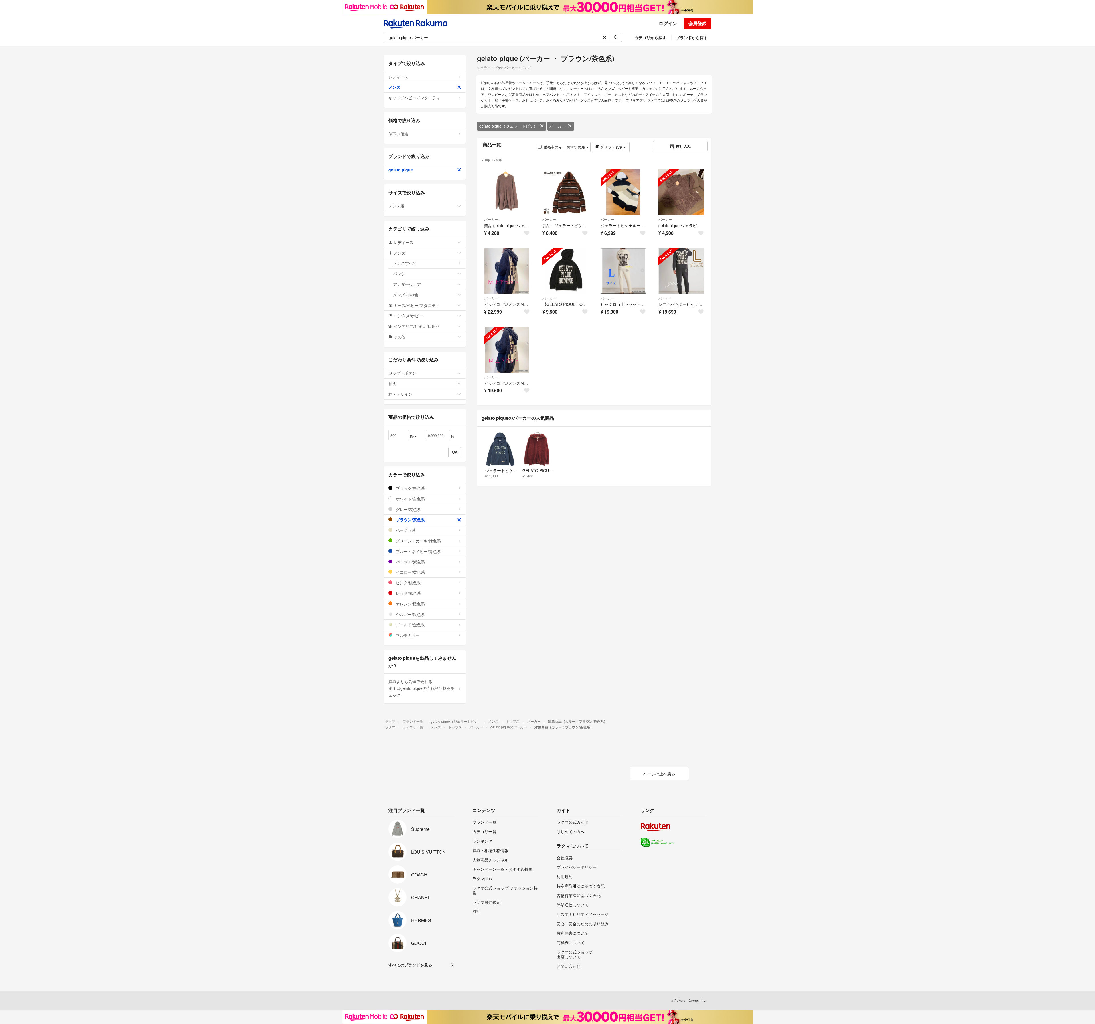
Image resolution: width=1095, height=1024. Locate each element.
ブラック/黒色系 (410, 488)
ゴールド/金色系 (410, 624)
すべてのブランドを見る (410, 965)
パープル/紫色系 (410, 562)
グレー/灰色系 (408, 509)
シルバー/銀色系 (410, 614)
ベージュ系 (405, 530)
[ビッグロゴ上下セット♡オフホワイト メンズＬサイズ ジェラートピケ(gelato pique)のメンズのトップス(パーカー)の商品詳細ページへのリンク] (623, 271)
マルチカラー (407, 635)
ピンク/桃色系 (408, 582)
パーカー (557, 126)
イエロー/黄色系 (410, 572)
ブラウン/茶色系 (410, 519)
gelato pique (400, 170)
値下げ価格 (398, 134)
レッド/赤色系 (408, 593)
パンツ (399, 273)
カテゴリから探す (650, 37)
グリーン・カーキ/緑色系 (418, 541)
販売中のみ (553, 147)
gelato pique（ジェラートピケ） (508, 126)
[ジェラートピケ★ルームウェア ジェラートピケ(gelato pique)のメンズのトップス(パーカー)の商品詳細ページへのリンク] (623, 192)
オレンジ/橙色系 (410, 604)
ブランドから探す (692, 37)
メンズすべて (405, 263)
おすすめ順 (576, 147)
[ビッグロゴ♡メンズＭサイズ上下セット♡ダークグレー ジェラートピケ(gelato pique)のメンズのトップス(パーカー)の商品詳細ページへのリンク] (507, 271)
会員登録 (697, 23)
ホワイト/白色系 (410, 499)
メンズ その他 (405, 295)
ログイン (668, 23)
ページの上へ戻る (659, 774)
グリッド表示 (611, 147)
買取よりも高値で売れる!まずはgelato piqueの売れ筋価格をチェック (421, 688)
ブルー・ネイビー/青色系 (418, 551)
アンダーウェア (407, 284)
